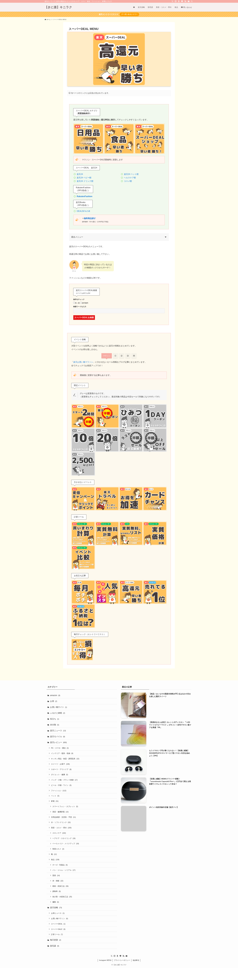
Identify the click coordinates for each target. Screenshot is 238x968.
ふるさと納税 (57, 713)
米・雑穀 (57, 881)
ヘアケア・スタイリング (63, 838)
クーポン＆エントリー (129, 14)
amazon (55, 695)
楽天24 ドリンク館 (85, 181)
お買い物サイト (58, 707)
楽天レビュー (58, 742)
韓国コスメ (58, 849)
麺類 (55, 902)
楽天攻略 (56, 907)
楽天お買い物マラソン (83, 362)
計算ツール (57, 934)
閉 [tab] (134, 356)
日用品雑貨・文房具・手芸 (63, 817)
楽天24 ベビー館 (84, 178)
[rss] (185, 1)
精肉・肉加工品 (60, 886)
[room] (178, 1)
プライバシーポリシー (122, 960)
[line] (182, 1)
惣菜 (56, 875)
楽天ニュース (58, 731)
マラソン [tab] (106, 356)
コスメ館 (128, 181)
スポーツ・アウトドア (61, 769)
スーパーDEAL (58, 924)
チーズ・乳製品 (60, 865)
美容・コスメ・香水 (61, 828)
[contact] (188, 1)
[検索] (191, 1)
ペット (55, 796)
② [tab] (121, 356)
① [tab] (115, 356)
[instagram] (175, 1)
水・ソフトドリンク (61, 822)
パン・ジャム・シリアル (63, 870)
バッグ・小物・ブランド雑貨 (64, 780)
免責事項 (136, 960)
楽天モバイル (57, 736)
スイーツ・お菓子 (60, 764)
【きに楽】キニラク (58, 7)
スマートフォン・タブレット (65, 806)
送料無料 (85, 303)
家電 (54, 801)
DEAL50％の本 (83, 211)
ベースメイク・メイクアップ (65, 844)
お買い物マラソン (59, 918)
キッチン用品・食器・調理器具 (65, 759)
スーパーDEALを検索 (84, 317)
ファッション (58, 791)
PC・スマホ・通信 (60, 748)
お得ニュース (57, 913)
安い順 (77, 303)
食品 (55, 860)
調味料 (56, 891)
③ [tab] (128, 356)
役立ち (54, 719)
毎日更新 (55, 940)
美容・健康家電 (60, 812)
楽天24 (80, 174)
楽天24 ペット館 (131, 174)
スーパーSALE (58, 929)
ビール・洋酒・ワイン (61, 785)
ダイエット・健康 (59, 775)
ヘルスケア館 (130, 178)
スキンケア (59, 833)
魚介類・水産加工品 (62, 897)
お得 (53, 701)
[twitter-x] (172, 1)
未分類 (54, 725)
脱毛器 (54, 946)
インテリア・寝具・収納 (62, 753)
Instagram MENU (105, 960)
